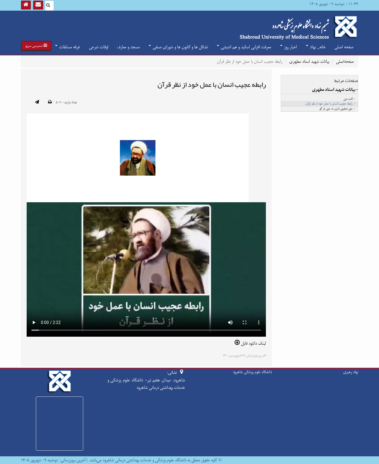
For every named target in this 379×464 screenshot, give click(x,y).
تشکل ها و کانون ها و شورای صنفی (180, 47)
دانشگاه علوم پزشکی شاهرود (252, 372)
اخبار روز (290, 47)
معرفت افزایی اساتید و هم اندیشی (245, 47)
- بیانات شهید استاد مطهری (335, 89)
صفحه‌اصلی (345, 61)
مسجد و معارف (128, 47)
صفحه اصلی (344, 47)
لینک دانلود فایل (253, 343)
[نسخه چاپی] (50, 102)
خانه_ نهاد (317, 47)
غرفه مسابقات (69, 47)
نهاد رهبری (350, 372)
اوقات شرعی (98, 47)
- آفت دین (349, 99)
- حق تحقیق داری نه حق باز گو (337, 109)
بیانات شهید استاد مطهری (309, 61)
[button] (36, 45)
